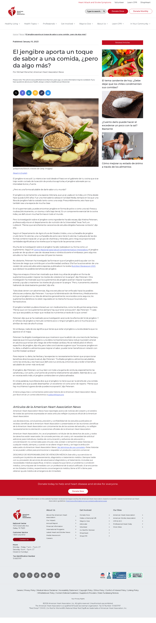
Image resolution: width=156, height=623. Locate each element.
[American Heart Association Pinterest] (57, 575)
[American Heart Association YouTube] (43, 575)
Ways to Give (85, 521)
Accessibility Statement (68, 590)
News (22, 34)
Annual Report (52, 523)
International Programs (55, 529)
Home (15, 34)
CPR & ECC (117, 521)
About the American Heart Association (56, 516)
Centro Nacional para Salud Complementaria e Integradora (61, 250)
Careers (49, 538)
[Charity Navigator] (119, 575)
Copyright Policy (86, 590)
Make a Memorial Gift (88, 518)
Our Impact (50, 520)
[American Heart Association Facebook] (16, 575)
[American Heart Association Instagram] (23, 575)
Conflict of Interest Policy (116, 590)
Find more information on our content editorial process (86, 501)
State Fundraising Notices (108, 593)
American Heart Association (124, 515)
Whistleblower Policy (46, 593)
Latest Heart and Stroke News (58, 532)
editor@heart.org (56, 395)
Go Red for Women (87, 530)
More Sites (117, 527)
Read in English (20, 173)
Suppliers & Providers (88, 593)
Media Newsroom (53, 535)
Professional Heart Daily (122, 524)
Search (104, 11)
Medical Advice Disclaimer (47, 590)
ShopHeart (84, 533)
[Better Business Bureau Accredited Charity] (109, 575)
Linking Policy (133, 590)
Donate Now (78, 491)
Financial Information (54, 526)
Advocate (83, 524)
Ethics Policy (99, 590)
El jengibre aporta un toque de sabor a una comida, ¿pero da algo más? (56, 34)
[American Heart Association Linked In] (50, 575)
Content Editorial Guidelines (67, 593)
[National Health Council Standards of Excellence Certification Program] (103, 575)
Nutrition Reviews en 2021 (83, 266)
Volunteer (83, 527)
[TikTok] (37, 575)
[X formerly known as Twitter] (30, 575)
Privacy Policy (29, 590)
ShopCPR (83, 536)
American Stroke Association (124, 518)
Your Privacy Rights (78, 599)
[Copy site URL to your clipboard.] (42, 93)
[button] (118, 11)
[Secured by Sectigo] (135, 575)
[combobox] (93, 11)
